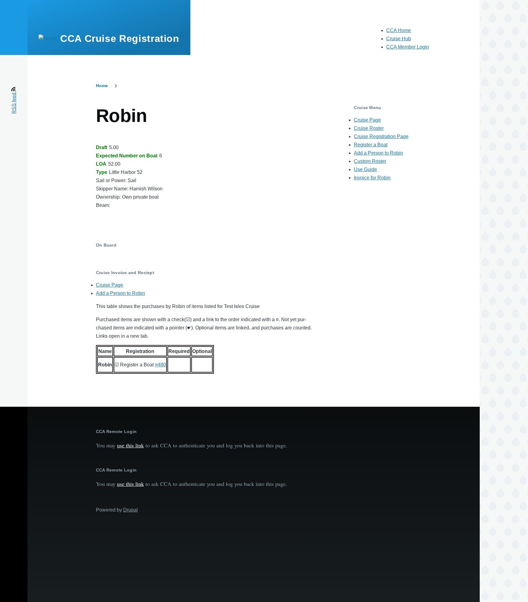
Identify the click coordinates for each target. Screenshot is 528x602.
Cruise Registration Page (381, 136)
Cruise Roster (369, 128)
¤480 (160, 364)
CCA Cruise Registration (119, 38)
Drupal (130, 509)
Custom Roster (370, 161)
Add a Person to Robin (120, 293)
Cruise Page (109, 285)
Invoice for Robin (372, 177)
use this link (130, 445)
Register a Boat (370, 144)
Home (102, 85)
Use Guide (365, 169)
